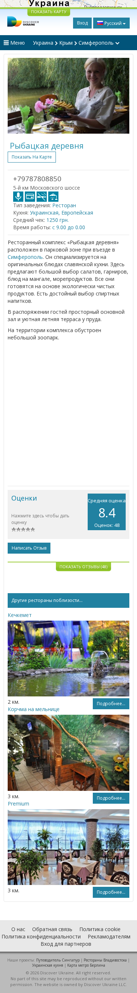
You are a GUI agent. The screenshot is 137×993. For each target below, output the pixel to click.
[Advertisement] (68, 413)
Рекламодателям (109, 936)
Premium (18, 803)
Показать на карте (32, 157)
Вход (82, 23)
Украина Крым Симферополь (74, 42)
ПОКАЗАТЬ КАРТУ (48, 11)
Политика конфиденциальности (41, 936)
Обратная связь (52, 929)
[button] (17, 96)
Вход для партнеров (66, 943)
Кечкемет (20, 614)
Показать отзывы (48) (83, 566)
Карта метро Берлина (86, 965)
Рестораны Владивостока (105, 960)
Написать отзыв (29, 548)
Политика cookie (100, 929)
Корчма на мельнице (34, 709)
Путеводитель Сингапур (58, 960)
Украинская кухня (47, 965)
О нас (18, 929)
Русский (113, 23)
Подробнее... (111, 703)
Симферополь (25, 256)
